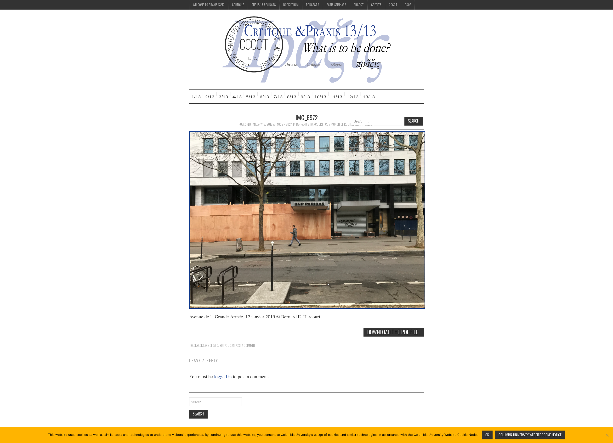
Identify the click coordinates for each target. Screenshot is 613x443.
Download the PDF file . (393, 332)
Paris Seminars (336, 4)
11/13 (336, 97)
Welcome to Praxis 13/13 (209, 4)
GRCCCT (359, 4)
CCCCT (393, 4)
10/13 (320, 97)
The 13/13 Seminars (263, 4)
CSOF (408, 4)
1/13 (196, 97)
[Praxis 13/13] (306, 49)
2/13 (210, 97)
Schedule (238, 4)
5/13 (250, 97)
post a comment (245, 345)
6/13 (264, 97)
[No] (607, 435)
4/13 (237, 97)
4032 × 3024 (284, 124)
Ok (487, 434)
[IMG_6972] (307, 219)
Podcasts (312, 4)
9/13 (305, 97)
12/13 (353, 97)
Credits (376, 4)
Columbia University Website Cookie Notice (530, 434)
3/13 (223, 97)
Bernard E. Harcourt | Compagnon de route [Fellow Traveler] (335, 124)
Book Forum (291, 4)
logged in (223, 376)
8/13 (291, 97)
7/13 (278, 97)
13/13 (369, 97)
